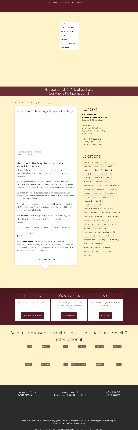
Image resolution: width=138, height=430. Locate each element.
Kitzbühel (107, 197)
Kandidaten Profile (45, 259)
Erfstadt (87, 182)
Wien (86, 251)
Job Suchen (105, 315)
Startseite (18, 103)
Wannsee (107, 247)
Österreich (88, 255)
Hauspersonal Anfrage (33, 315)
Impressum (26, 421)
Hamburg (87, 193)
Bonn (109, 174)
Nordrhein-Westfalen (92, 224)
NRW (106, 224)
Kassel (97, 197)
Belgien (109, 170)
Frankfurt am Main (102, 182)
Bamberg (87, 170)
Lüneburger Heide (91, 213)
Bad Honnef (108, 166)
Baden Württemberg (91, 166)
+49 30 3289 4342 (94, 139)
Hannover (99, 193)
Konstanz (87, 201)
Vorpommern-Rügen (91, 247)
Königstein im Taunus (92, 205)
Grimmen (100, 189)
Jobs (63, 35)
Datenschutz (36, 421)
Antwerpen (100, 162)
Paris (115, 224)
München (88, 216)
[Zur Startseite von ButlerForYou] (69, 13)
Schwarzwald (89, 240)
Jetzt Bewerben (69, 315)
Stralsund (88, 244)
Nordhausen (103, 220)
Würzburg (107, 251)
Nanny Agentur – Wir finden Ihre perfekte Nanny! (68, 421)
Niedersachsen (113, 216)
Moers (116, 213)
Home (64, 23)
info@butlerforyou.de (98, 144)
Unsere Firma (67, 27)
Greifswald (88, 189)
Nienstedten (89, 220)
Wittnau (96, 251)
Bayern (98, 170)
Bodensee (98, 174)
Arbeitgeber (67, 31)
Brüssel (87, 178)
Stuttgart (99, 244)
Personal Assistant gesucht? (76, 424)
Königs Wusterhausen (92, 209)
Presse (64, 39)
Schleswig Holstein (106, 236)
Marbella (106, 213)
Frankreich (88, 185)
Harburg (111, 193)
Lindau (107, 209)
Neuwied (99, 216)
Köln (98, 201)
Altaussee (88, 162)
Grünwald (112, 189)
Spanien (102, 240)
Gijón (99, 185)
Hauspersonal (68, 43)
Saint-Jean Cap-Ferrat (107, 232)
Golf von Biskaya (112, 185)
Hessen (87, 197)
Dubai (108, 178)
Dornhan (98, 178)
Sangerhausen (89, 236)
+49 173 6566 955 (97, 142)
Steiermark (114, 240)
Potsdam (87, 228)
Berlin (87, 174)
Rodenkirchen (89, 232)
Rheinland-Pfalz (101, 228)
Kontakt (65, 47)
